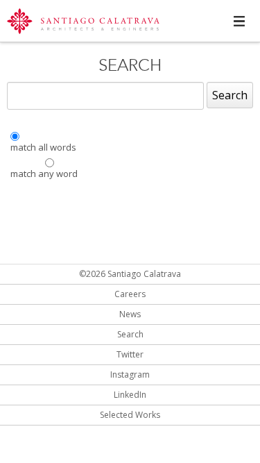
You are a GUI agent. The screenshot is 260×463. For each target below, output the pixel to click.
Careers (130, 294)
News (130, 314)
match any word (44, 173)
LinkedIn (130, 395)
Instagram (130, 374)
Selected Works (130, 415)
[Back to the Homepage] (83, 22)
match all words (43, 147)
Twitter (130, 354)
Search (230, 95)
